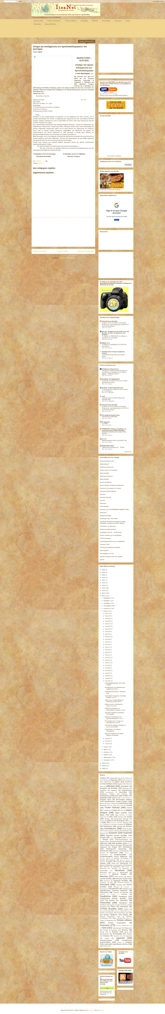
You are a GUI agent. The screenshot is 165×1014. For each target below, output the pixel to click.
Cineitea (103, 778)
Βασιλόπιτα (124, 803)
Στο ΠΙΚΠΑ (105, 423)
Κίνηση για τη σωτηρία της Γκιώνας (110, 488)
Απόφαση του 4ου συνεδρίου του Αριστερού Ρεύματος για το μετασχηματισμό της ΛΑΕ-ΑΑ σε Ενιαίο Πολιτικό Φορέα (115, 324)
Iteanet (112, 778)
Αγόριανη (120, 784)
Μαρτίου (106, 754)
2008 (103, 768)
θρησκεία (119, 942)
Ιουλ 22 (107, 634)
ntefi (103, 396)
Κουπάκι (102, 500)
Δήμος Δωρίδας (104, 473)
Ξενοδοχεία (84, 20)
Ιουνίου (106, 747)
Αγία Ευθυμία (107, 784)
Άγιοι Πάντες (126, 778)
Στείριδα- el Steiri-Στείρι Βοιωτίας (112, 387)
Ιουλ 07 (107, 673)
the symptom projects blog (110, 415)
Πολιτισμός (37, 24)
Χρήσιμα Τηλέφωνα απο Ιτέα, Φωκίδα (111, 556)
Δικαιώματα (120, 821)
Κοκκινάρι (116, 858)
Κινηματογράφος (120, 854)
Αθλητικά (95, 20)
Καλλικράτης (127, 847)
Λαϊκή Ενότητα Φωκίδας (109, 321)
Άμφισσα (114, 780)
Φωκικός (115, 932)
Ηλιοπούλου (129, 837)
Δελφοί (129, 817)
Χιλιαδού (129, 934)
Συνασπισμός (121, 912)
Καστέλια (102, 494)
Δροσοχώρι (113, 822)
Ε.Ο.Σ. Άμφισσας (123, 822)
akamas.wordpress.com (107, 461)
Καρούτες (102, 852)
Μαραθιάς (114, 868)
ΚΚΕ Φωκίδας (117, 843)
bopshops (91, 1010)
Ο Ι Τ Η (104, 439)
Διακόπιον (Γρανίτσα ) (106, 476)
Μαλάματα (106, 866)
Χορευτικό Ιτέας (118, 936)
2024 (103, 572)
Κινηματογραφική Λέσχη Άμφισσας (113, 856)
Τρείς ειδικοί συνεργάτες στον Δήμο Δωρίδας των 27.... (115, 696)
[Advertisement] (66, 33)
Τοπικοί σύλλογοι (70, 20)
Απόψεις (125, 796)
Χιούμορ (106, 936)
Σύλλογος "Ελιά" (105, 544)
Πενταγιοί (113, 894)
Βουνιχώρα (103, 805)
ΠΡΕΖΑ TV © (106, 343)
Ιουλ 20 (107, 639)
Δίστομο (120, 817)
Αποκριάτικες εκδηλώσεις (109, 796)
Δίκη (111, 817)
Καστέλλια (114, 853)
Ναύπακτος (103, 512)
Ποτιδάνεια (103, 905)
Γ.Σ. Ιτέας (113, 805)
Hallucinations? (104, 464)
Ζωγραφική (118, 838)
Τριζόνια (124, 925)
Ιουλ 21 (107, 636)
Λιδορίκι (103, 863)
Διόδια (104, 822)
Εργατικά (127, 833)
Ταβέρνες (128, 918)
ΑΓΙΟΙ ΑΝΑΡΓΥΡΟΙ (105, 782)
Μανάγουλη (103, 868)
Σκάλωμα (116, 911)
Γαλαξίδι (129, 805)
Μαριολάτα (126, 868)
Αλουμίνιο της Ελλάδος (108, 788)
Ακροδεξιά (124, 786)
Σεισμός (126, 909)
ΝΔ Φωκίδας (107, 879)
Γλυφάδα (106, 810)
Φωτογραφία (106, 20)
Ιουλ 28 (107, 621)
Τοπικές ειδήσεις (124, 920)
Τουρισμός (117, 20)
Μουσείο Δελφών (119, 874)
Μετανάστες (103, 872)
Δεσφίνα (107, 819)
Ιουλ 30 (107, 616)
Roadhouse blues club (106, 467)
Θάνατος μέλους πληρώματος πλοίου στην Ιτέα (114, 705)
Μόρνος (129, 876)
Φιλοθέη (105, 930)
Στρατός (102, 912)
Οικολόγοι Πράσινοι (123, 882)
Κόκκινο (128, 860)
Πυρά (118, 905)
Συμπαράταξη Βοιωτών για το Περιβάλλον (112, 541)
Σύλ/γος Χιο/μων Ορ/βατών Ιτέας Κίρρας (116, 913)
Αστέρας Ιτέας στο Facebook (108, 470)
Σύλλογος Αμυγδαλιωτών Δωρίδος (110, 547)
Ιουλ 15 (107, 652)
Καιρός (128, 20)
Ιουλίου (106, 611)
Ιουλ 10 (107, 665)
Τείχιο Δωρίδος (104, 550)
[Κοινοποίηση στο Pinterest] (41, 52)
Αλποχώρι (126, 788)
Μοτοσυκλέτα (103, 874)
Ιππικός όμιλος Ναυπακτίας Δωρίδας (111, 841)
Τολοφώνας (109, 920)
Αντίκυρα (124, 794)
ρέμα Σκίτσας (104, 946)
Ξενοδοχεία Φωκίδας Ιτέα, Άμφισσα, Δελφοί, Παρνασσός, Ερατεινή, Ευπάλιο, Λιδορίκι (113, 522)
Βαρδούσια (115, 803)
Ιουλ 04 (107, 681)
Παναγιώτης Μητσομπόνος (108, 529)
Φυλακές (125, 930)
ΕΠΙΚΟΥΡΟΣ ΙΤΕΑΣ (108, 446)
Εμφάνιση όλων (128, 451)
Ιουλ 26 (107, 626)
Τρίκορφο (118, 925)
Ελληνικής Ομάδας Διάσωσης (111, 830)
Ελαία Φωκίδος (104, 479)
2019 (103, 577)
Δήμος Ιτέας (104, 815)
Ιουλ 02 (107, 741)
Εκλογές (129, 826)
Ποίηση (102, 900)
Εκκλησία (119, 826)
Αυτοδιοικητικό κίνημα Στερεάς (115, 801)
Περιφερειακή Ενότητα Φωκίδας (113, 898)
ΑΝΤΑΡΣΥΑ (128, 782)
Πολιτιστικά (105, 902)
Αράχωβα (103, 798)
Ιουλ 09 (107, 668)
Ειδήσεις (129, 824)
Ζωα (111, 837)
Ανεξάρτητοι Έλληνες (107, 794)
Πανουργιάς (103, 888)
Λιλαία (113, 863)
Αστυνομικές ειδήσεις (124, 799)
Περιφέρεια (123, 896)
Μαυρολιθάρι (104, 870)
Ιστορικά (129, 841)
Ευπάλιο (103, 838)
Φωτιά (126, 932)
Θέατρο (105, 839)
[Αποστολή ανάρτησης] (46, 161)
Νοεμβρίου (107, 600)
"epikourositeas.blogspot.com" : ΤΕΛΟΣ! (113, 447)
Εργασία (113, 833)
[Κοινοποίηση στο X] (37, 52)
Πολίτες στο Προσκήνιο (118, 900)
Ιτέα (105, 843)
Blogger (101, 1010)
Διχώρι (130, 820)
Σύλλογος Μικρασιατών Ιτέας (110, 916)
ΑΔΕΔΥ (117, 782)
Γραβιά (114, 810)
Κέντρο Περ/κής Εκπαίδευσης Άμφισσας (112, 485)
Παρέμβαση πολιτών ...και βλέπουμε (111, 532)
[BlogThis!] (36, 52)
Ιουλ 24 (107, 631)
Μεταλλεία (120, 870)
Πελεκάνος (125, 892)
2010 (103, 763)
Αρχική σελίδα (38, 20)
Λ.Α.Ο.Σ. (102, 861)
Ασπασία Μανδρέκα (125, 797)
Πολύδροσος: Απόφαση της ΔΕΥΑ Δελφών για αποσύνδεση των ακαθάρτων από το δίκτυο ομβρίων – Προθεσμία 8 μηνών (114, 372)
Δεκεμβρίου (107, 598)
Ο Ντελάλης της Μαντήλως (108, 526)
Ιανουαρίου (107, 760)
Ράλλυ (113, 906)
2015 (103, 585)
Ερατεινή (102, 833)
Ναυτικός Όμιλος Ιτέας (124, 879)
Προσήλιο (112, 905)
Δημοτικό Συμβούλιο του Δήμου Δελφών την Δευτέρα (114, 734)
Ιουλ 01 (107, 743)
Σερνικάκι (102, 911)
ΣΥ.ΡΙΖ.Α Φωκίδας (105, 538)
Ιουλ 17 (107, 647)
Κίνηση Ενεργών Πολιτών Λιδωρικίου (111, 845)
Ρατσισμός (124, 906)
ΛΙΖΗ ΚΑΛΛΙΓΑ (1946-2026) (109, 416)
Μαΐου (106, 749)
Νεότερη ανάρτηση (40, 251)
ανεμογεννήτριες (106, 940)
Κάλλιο (128, 843)
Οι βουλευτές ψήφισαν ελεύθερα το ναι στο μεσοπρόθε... (115, 726)
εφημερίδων (118, 155)
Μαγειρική (129, 865)
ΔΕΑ (122, 810)
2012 (103, 593)
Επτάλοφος (125, 830)
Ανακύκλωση (109, 792)
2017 (103, 580)
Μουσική (104, 876)
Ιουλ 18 (107, 644)
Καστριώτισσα (104, 854)
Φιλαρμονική (128, 928)
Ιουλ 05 (107, 678)
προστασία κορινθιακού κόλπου (116, 944)
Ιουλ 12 (107, 660)
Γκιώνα (129, 808)
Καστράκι (127, 852)
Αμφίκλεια (114, 790)
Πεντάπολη (102, 894)
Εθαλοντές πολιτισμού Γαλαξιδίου (113, 824)
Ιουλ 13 (107, 657)
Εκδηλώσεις (108, 826)
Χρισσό (102, 559)
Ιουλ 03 (107, 738)
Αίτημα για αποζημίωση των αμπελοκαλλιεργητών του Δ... (114, 717)
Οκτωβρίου (107, 603)
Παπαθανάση (114, 889)
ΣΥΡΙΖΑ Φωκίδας (108, 909)
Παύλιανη (116, 892)
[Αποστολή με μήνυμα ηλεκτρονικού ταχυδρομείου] (34, 52)
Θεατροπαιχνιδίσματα (121, 839)
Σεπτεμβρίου (108, 606)
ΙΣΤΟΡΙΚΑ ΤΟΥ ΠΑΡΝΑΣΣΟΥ (111, 379)
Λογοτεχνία (124, 863)
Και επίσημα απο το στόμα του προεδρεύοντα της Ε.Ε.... (114, 721)
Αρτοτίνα (114, 797)
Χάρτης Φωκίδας (50, 24)
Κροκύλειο (103, 503)
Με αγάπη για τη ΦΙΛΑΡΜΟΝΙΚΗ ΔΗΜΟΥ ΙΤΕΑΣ (114, 509)
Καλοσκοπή (104, 851)
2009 (103, 766)
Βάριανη (102, 803)
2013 (103, 590)
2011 (103, 596)
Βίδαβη (108, 803)
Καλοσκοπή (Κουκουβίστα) (108, 491)
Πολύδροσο (123, 903)
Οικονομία (104, 884)
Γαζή (121, 805)
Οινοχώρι (119, 884)
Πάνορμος (116, 887)
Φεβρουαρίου (108, 757)
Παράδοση (126, 888)
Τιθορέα (102, 920)
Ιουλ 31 (107, 613)
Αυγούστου (107, 608)
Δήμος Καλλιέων (120, 815)
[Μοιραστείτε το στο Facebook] (39, 52)
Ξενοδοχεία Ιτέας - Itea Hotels (109, 518)
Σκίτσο (123, 911)
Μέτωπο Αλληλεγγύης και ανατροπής (111, 865)
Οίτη (111, 882)
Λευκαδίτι (119, 861)
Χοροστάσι (128, 936)
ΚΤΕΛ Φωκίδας (104, 506)
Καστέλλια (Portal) (105, 497)
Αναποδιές (123, 792)
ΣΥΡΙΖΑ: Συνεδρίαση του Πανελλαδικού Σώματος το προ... (115, 709)
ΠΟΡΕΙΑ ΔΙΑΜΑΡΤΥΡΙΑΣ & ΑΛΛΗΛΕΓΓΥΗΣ (114, 440)
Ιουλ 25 (107, 629)
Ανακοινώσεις (127, 790)
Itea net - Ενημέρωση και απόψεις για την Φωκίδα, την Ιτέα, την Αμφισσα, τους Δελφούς (115, 333)
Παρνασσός (104, 892)
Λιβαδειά (127, 861)
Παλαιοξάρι (126, 886)
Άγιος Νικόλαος (104, 780)
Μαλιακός (127, 866)
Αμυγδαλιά (103, 790)
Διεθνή (109, 821)
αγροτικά (40, 163)
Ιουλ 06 (107, 675)
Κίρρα (127, 845)
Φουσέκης (114, 930)
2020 (103, 575)
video (118, 778)
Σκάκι (109, 911)
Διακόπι (102, 820)
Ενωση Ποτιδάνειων (106, 482)
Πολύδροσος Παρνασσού (110, 369)
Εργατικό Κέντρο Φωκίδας (116, 835)
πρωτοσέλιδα (111, 155)
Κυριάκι (121, 860)
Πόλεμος (124, 905)
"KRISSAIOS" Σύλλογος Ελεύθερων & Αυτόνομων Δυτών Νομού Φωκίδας (114, 429)
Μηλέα (114, 872)
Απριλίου (106, 752)
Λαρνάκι (110, 861)
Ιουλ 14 (107, 655)
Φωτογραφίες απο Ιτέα (106, 553)
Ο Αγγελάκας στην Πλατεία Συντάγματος (113, 730)
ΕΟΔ (101, 824)
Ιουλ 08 (107, 670)
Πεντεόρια (124, 894)
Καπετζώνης (116, 851)
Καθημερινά (103, 847)
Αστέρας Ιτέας (105, 799)
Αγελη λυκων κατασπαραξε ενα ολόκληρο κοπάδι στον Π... (114, 700)
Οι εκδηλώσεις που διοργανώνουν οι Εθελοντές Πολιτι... (115, 688)
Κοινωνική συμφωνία (105, 858)
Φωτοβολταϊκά (104, 934)
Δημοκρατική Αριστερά (121, 819)
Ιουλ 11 (107, 662)
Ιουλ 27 (107, 623)
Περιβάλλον (105, 896)
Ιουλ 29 (107, 618)
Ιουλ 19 (107, 642)
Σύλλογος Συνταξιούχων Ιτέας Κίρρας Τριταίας (116, 917)
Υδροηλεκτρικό (116, 928)
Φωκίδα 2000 (104, 932)
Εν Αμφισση (106, 422)
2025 (103, 570)
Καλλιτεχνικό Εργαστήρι (116, 849)
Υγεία (104, 928)
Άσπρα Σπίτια (126, 780)
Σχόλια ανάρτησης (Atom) (67, 258)
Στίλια (129, 911)
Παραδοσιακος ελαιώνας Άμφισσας (114, 890)
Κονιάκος (125, 858)
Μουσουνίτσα (119, 876)
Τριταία (130, 925)
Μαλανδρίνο (116, 866)
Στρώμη (110, 912)
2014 (103, 588)
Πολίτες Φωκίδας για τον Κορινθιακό (110, 535)
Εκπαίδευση (110, 828)
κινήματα (128, 942)
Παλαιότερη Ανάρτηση (86, 251)
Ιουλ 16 (107, 649)
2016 (103, 582)
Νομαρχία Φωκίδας (105, 515)
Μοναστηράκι (124, 872)
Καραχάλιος (125, 851)
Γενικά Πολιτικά (112, 807)
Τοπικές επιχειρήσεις (54, 20)
